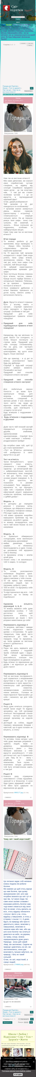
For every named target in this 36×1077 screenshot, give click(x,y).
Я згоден (18, 1074)
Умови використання (20, 1058)
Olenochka (18, 973)
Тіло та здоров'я (15, 88)
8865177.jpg (18, 792)
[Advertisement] (18, 66)
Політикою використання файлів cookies (16, 1071)
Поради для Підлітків (10, 86)
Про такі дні (7, 90)
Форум (5, 88)
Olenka (18, 98)
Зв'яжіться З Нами (8, 1058)
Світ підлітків (16, 8)
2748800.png (18, 964)
